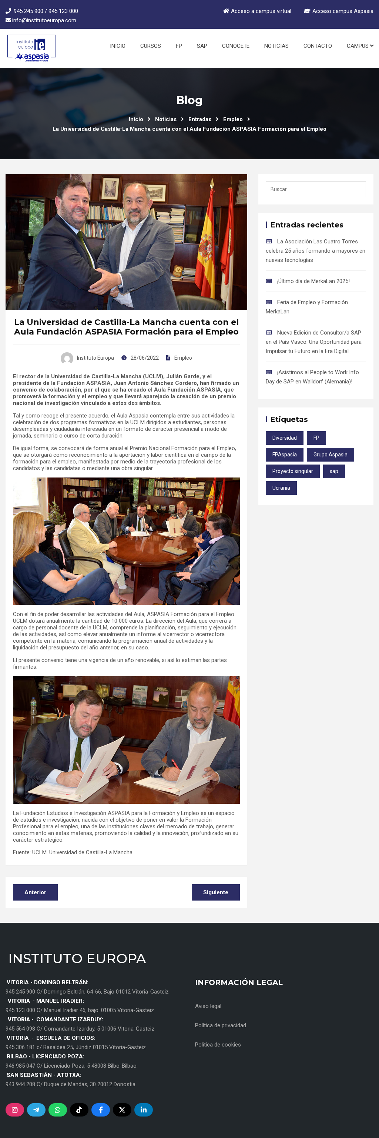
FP (179, 46)
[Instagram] (15, 1110)
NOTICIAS (276, 46)
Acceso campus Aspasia (342, 11)
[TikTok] (79, 1110)
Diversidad (284, 438)
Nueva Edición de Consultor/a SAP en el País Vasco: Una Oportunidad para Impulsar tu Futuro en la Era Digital (314, 342)
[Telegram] (36, 1110)
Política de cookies (218, 1044)
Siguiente (215, 892)
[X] (122, 1110)
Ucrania (281, 488)
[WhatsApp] (57, 1110)
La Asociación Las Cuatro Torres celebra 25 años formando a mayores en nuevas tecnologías (315, 250)
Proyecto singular (292, 471)
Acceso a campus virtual (261, 11)
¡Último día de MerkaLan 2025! (313, 281)
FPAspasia (284, 454)
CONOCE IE (235, 46)
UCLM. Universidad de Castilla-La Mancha (82, 852)
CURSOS (150, 46)
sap (334, 471)
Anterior (35, 892)
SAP (202, 46)
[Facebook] (100, 1110)
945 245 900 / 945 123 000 (46, 11)
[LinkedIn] (143, 1110)
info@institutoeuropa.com (44, 20)
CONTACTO (317, 46)
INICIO (117, 46)
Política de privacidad (220, 1025)
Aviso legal (208, 1006)
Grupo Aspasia (330, 454)
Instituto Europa (95, 358)
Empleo (183, 358)
